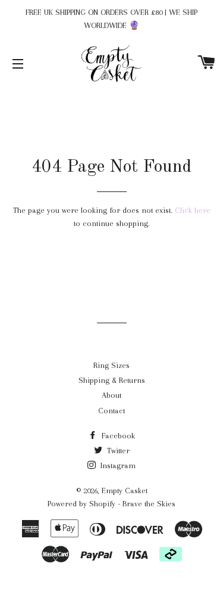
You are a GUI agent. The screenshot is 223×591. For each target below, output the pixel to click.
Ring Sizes (111, 365)
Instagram (117, 465)
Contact (111, 410)
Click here (193, 210)
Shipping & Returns (111, 380)
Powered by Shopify (81, 503)
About (111, 395)
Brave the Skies (149, 503)
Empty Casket (124, 490)
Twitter (117, 450)
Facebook (117, 435)
